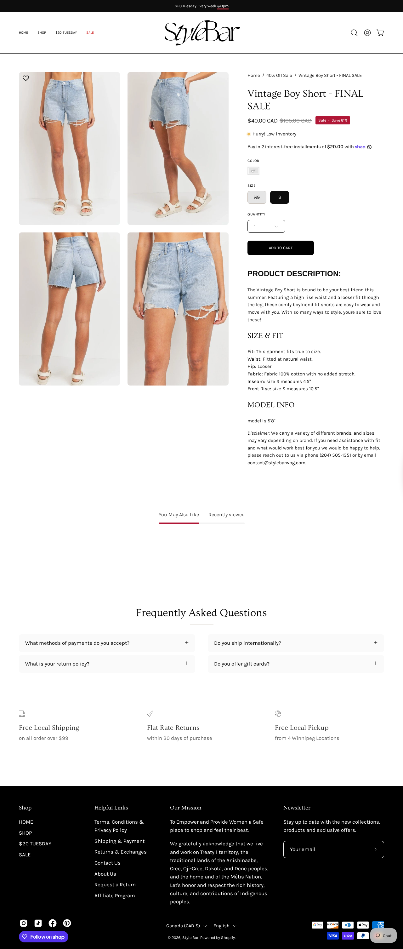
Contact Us (107, 863)
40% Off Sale (279, 75)
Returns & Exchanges (120, 852)
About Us (105, 874)
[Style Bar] (201, 33)
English (221, 926)
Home (253, 75)
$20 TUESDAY (35, 844)
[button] (90, 32)
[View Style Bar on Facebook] (52, 923)
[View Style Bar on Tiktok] (38, 923)
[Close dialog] (388, 412)
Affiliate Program (114, 896)
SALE (25, 855)
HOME (26, 822)
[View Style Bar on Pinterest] (67, 923)
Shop (25, 808)
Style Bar (190, 937)
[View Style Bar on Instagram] (23, 923)
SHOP (25, 833)
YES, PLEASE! (326, 481)
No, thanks (326, 524)
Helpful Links (111, 808)
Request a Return (115, 885)
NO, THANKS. (326, 503)
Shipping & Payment (119, 841)
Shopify (228, 937)
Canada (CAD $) (183, 926)
